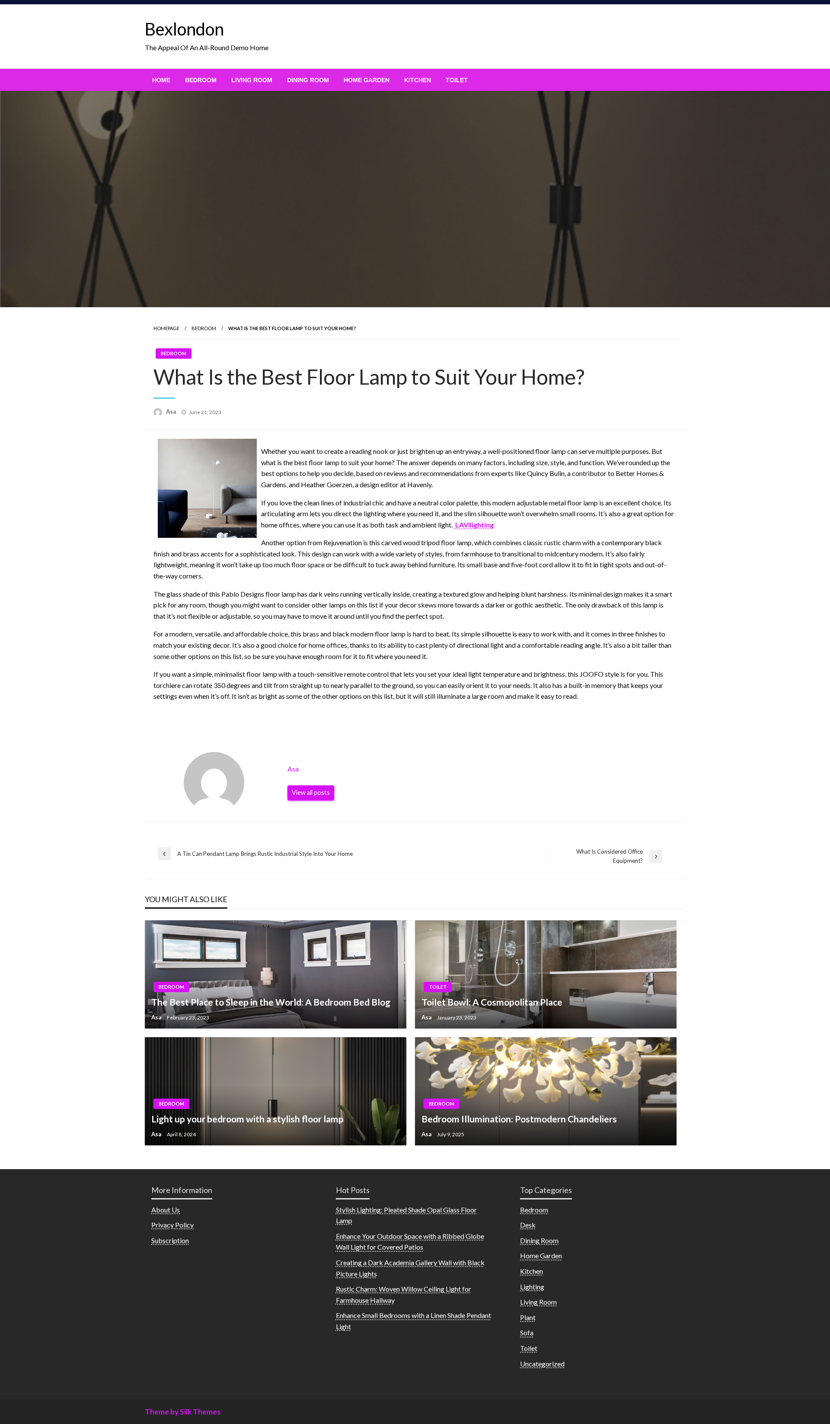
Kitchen (417, 80)
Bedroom (201, 80)
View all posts (311, 792)
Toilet (457, 80)
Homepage (166, 328)
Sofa (526, 1332)
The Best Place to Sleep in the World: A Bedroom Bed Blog (270, 1001)
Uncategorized (542, 1364)
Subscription (170, 1240)
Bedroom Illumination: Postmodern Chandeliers (519, 1118)
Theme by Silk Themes (182, 1411)
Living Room (251, 80)
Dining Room (308, 80)
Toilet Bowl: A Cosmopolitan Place (491, 1001)
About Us (165, 1209)
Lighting (532, 1287)
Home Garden (366, 80)
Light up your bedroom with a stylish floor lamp (247, 1118)
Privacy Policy (172, 1225)
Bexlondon (184, 29)
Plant (528, 1317)
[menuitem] (161, 80)
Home (161, 80)
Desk (528, 1225)
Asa (171, 411)
